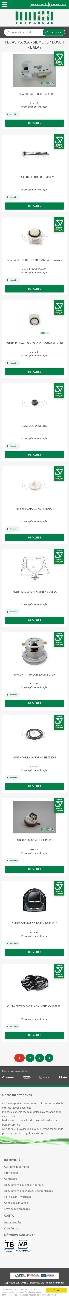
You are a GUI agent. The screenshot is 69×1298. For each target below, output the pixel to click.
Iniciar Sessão (39, 4)
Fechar (56, 1290)
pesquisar (56, 32)
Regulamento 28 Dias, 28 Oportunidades (28, 1190)
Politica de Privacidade (17, 1196)
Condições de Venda (16, 1202)
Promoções (11, 1172)
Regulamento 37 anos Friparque (23, 1184)
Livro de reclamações (17, 1208)
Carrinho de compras (16, 1166)
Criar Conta (11, 1228)
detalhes (34, 122)
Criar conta (58, 4)
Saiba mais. (51, 1294)
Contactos (10, 1178)
